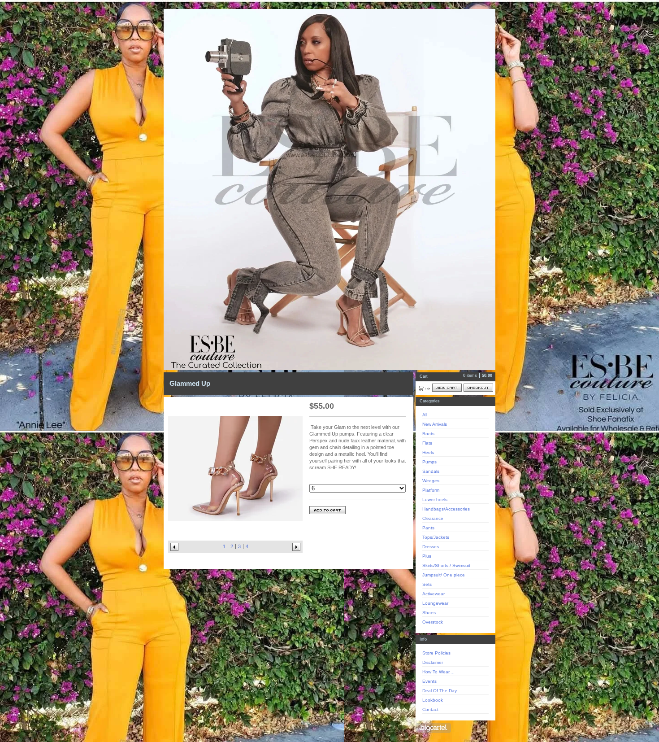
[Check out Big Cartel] (433, 728)
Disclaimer (432, 662)
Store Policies (436, 652)
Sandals (430, 471)
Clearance (432, 518)
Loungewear (435, 603)
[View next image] (296, 547)
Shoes (429, 612)
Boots (428, 433)
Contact (430, 709)
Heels (428, 452)
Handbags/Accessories (446, 508)
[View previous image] (174, 547)
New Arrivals (434, 424)
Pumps (429, 461)
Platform (430, 490)
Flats (427, 443)
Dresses (430, 546)
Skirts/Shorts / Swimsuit (446, 565)
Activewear (433, 593)
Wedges (430, 480)
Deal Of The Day (439, 690)
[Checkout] (478, 388)
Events (429, 681)
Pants (428, 527)
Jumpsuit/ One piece (443, 574)
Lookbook (432, 700)
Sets (427, 584)
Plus (426, 556)
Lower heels (434, 499)
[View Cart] (447, 388)
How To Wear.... (438, 671)
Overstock (432, 622)
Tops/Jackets (435, 537)
